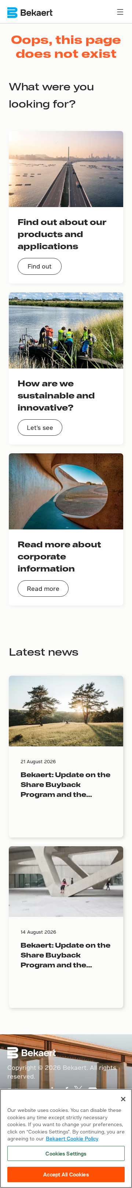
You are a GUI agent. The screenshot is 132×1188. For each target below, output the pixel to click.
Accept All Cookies (65, 1174)
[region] (66, 1138)
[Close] (123, 1099)
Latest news (43, 651)
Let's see (40, 427)
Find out (39, 266)
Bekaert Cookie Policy (72, 1138)
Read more (43, 588)
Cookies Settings (65, 1153)
